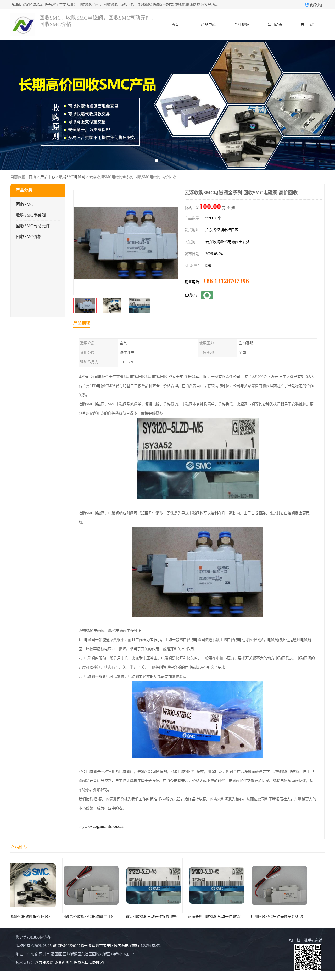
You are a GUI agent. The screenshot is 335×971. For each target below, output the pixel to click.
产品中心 (208, 24)
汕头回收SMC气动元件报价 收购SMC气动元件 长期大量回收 (125, 917)
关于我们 (308, 24)
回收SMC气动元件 (33, 226)
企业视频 (241, 24)
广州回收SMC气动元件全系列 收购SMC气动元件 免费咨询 (249, 917)
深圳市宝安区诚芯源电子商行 (115, 946)
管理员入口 (79, 962)
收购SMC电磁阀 (72, 177)
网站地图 (97, 962)
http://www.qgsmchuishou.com (101, 827)
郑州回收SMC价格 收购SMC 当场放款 (295, 917)
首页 (175, 24)
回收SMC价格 (29, 236)
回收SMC (24, 204)
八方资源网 (44, 962)
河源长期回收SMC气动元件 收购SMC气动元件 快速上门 (184, 917)
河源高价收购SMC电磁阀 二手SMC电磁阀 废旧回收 (54, 917)
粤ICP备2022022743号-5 (72, 946)
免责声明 (61, 962)
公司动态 (274, 24)
